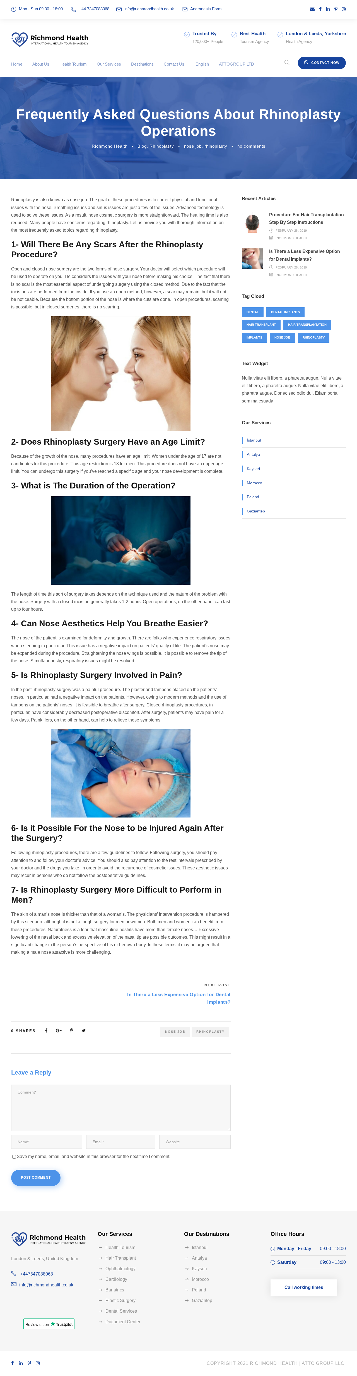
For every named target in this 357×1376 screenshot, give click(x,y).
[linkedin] (328, 9)
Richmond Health (109, 146)
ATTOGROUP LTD (236, 64)
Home (16, 64)
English (202, 64)
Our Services (109, 64)
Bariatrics (114, 1290)
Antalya (253, 454)
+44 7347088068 (94, 8)
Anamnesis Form (206, 8)
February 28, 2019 (291, 230)
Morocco (254, 483)
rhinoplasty (215, 146)
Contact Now (325, 63)
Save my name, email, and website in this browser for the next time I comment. (93, 1156)
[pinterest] (335, 9)
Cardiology (116, 1279)
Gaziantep (256, 511)
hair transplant (261, 324)
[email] (312, 9)
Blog (142, 146)
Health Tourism (73, 64)
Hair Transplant (120, 1258)
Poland (253, 497)
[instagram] (344, 9)
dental (253, 312)
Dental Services (121, 1311)
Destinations (142, 64)
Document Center (122, 1321)
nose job (193, 146)
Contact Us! (174, 64)
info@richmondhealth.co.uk (149, 8)
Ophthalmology (120, 1268)
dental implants (285, 312)
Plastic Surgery (120, 1300)
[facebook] (320, 9)
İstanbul (254, 440)
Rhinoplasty (161, 146)
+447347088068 (36, 1274)
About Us (40, 64)
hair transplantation (307, 324)
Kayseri (253, 468)
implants (254, 337)
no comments (251, 146)
